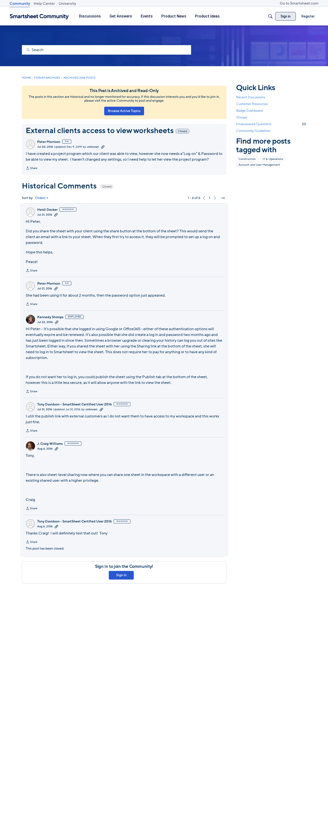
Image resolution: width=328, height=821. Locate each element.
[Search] (270, 16)
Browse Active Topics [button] (124, 111)
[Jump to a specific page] (222, 198)
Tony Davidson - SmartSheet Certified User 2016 (74, 404)
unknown (93, 147)
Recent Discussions (250, 97)
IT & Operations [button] (272, 159)
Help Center (44, 3)
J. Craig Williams (50, 444)
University (67, 3)
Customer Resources (252, 104)
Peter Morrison (48, 142)
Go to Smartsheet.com (299, 3)
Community (20, 3)
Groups (241, 117)
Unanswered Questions (271, 124)
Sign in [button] (121, 575)
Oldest (40, 198)
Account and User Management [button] (259, 165)
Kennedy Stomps (50, 317)
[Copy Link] (103, 147)
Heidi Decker (47, 210)
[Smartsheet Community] (39, 16)
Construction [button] (247, 159)
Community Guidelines (253, 131)
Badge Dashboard (249, 110)
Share (31, 168)
